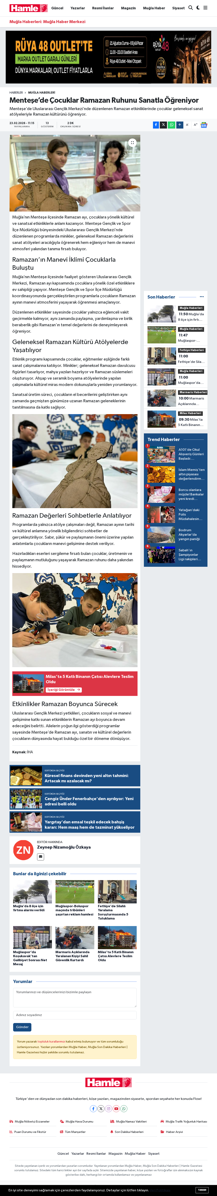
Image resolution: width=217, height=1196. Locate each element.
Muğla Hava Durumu (79, 1121)
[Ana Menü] (203, 8)
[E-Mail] (40, 856)
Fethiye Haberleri (192, 350)
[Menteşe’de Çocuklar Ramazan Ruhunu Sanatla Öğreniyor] (75, 173)
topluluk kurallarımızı (52, 1041)
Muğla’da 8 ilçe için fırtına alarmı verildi (191, 317)
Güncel (57, 8)
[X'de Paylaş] (163, 125)
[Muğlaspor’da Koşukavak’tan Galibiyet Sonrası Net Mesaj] (32, 937)
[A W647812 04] (75, 620)
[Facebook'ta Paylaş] (156, 125)
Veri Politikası (160, 1190)
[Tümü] (202, 297)
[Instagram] (108, 1108)
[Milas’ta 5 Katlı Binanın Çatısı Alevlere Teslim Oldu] (117, 937)
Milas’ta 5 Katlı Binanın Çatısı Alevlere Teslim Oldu (116, 956)
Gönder (22, 1027)
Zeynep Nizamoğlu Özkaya (64, 847)
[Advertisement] (175, 211)
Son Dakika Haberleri (129, 1132)
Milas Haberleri (190, 413)
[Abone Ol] (203, 125)
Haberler (16, 92)
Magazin (128, 8)
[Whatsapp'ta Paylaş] (171, 125)
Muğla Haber (154, 8)
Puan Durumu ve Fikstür (30, 1132)
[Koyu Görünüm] (196, 8)
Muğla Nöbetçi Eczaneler (32, 1121)
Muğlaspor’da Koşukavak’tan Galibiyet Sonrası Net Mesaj (189, 381)
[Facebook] (93, 1108)
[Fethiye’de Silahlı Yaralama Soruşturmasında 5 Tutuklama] (117, 891)
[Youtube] (116, 1108)
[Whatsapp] (123, 1108)
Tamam (202, 1190)
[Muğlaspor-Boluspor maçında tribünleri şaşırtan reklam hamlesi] (75, 891)
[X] (100, 1108)
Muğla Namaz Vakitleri (131, 1121)
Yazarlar (78, 8)
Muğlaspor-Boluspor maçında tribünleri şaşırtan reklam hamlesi (74, 910)
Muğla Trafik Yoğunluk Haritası (186, 1121)
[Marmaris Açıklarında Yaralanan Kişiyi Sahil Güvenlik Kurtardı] (75, 937)
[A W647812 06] (75, 461)
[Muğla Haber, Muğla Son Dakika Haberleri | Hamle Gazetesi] (29, 7)
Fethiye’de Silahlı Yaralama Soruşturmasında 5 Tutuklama (191, 359)
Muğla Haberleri (41, 92)
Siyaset (178, 8)
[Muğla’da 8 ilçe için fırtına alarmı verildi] (32, 891)
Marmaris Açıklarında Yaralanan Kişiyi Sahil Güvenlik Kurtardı (72, 956)
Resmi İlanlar (103, 8)
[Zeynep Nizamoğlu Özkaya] (23, 850)
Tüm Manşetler (75, 1132)
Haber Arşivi (174, 1132)
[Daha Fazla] (179, 125)
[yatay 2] (108, 57)
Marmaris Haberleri (193, 392)
